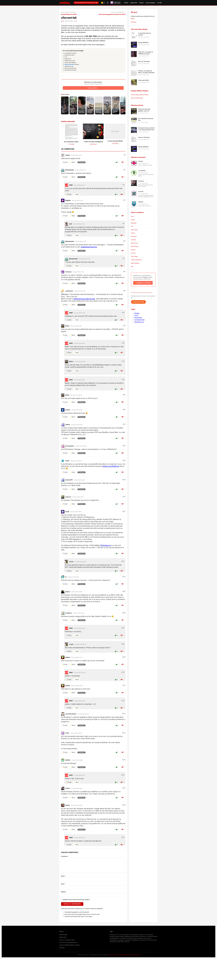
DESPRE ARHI (62, 937)
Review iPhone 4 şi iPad (69, 14)
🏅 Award (65, 162)
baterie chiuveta (69, 64)
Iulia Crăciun (134, 229)
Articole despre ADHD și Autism (140, 94)
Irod (132, 226)
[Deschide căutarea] (107, 3)
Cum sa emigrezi (150, 2)
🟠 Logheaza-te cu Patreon (143, 283)
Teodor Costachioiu (136, 259)
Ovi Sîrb (133, 253)
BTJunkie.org (105, 545)
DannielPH (69, 480)
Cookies (131, 954)
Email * (63, 884)
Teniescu (68, 272)
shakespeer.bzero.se (89, 247)
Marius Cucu (134, 243)
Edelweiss (133, 223)
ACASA (126, 2)
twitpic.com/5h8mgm (111, 466)
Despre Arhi (133, 2)
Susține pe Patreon (92, 88)
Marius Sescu (134, 246)
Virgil (67, 461)
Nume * (63, 876)
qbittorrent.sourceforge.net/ (84, 299)
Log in (136, 315)
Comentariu (64, 856)
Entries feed (138, 317)
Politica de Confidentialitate (120, 954)
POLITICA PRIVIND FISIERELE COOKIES (69, 945)
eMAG (132, 18)
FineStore (133, 22)
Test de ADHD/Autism (137, 98)
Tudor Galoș (134, 256)
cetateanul (69, 291)
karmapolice (69, 446)
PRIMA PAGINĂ (63, 934)
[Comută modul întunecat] (103, 3)
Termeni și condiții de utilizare (67, 940)
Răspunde (82, 162)
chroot (110, 954)
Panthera (68, 613)
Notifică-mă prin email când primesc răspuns (76, 899)
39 (76, 21)
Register (137, 313)
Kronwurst (134, 236)
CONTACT (62, 947)
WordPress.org (139, 322)
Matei (67, 326)
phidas (67, 410)
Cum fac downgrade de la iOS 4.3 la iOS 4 (111, 14)
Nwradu (133, 249)
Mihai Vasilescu (135, 263)
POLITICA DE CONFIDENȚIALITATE (68, 942)
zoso (132, 216)
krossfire (133, 239)
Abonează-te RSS (139, 302)
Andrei (67, 788)
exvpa (71, 561)
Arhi (63, 21)
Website (63, 891)
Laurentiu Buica (70, 714)
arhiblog (64, 2)
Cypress (68, 497)
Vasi (132, 266)
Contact (141, 2)
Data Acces (137, 954)
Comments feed (139, 320)
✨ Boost (72, 162)
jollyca (67, 591)
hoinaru (133, 233)
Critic (67, 733)
